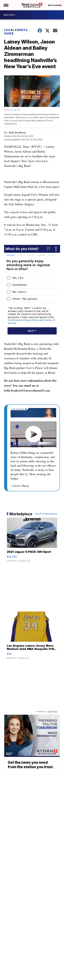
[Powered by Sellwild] (52, 711)
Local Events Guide (16, 31)
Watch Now (54, 5)
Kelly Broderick (17, 132)
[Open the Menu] (6, 5)
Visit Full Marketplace (46, 514)
